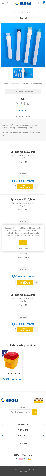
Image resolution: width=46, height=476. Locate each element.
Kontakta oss (23, 117)
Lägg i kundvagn (25, 187)
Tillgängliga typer (24, 91)
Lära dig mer (23, 248)
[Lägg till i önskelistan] (35, 186)
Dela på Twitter (17, 103)
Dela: (23, 99)
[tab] (23, 111)
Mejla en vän (28, 103)
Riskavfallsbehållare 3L (12, 374)
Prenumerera (34, 412)
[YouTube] (23, 448)
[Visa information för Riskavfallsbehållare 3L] (11, 360)
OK (23, 243)
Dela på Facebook (21, 103)
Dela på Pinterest (25, 103)
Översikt (23, 111)
